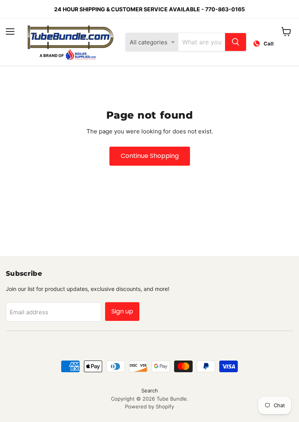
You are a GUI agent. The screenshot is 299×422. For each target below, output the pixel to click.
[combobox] (201, 42)
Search (149, 390)
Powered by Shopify (149, 406)
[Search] (235, 42)
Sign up (122, 311)
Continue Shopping (150, 155)
